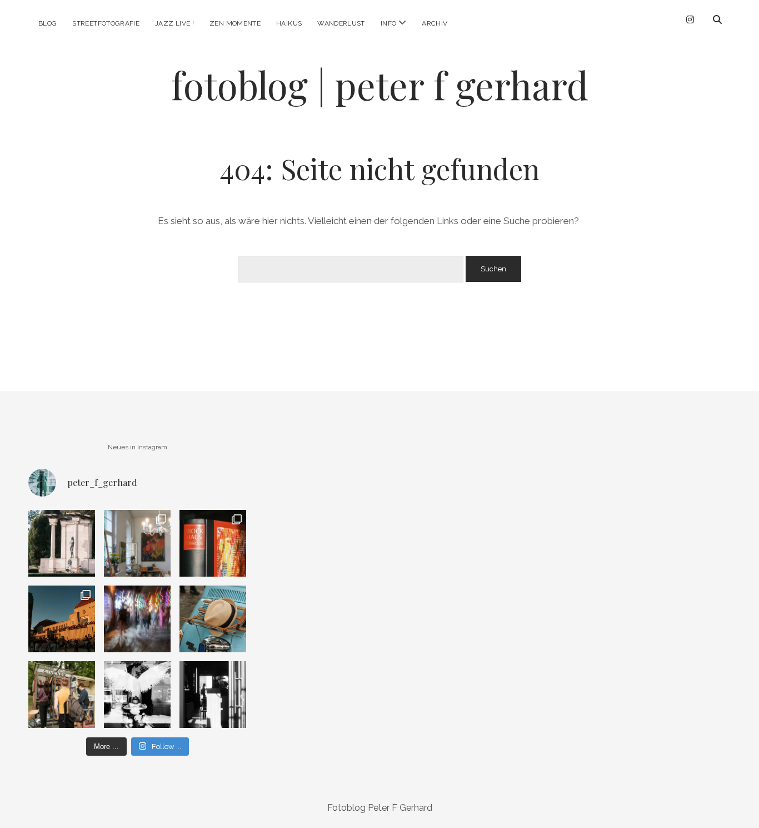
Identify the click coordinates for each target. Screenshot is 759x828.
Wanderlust (341, 23)
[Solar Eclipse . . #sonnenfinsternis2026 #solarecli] (61, 619)
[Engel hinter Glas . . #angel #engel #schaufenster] (137, 694)
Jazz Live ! (174, 23)
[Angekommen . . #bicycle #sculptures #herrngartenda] (61, 543)
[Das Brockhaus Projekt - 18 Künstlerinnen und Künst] (212, 543)
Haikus (289, 23)
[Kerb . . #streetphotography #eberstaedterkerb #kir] (137, 619)
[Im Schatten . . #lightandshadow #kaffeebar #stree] (212, 694)
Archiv (434, 23)
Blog (47, 23)
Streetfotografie (105, 23)
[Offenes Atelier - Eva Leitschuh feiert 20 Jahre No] (137, 543)
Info (388, 23)
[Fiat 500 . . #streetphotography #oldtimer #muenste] (212, 619)
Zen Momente (235, 23)
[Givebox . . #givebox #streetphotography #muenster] (61, 694)
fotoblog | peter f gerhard (379, 85)
